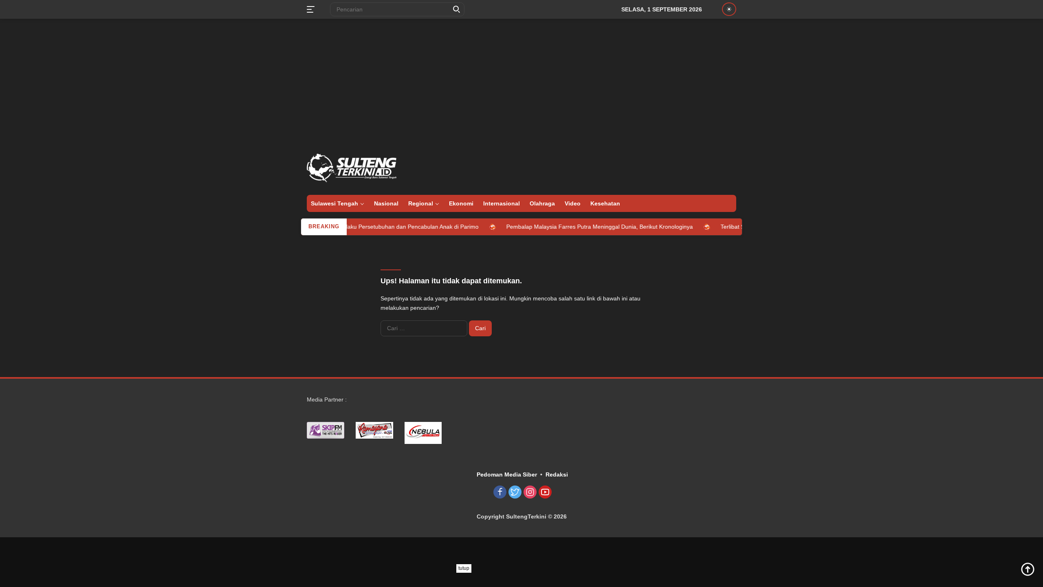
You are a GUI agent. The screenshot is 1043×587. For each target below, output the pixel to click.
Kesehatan (605, 203)
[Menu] (312, 9)
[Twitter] (515, 492)
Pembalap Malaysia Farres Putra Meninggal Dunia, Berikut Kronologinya (585, 226)
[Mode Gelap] (729, 9)
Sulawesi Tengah (334, 203)
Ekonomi (461, 203)
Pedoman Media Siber (507, 474)
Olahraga (542, 203)
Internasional (501, 203)
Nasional (386, 203)
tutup (463, 568)
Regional (420, 203)
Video (573, 203)
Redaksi (557, 474)
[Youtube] (545, 492)
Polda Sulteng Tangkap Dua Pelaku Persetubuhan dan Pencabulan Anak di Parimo (358, 226)
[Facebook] (499, 492)
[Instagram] (530, 492)
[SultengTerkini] (351, 167)
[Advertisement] (521, 84)
